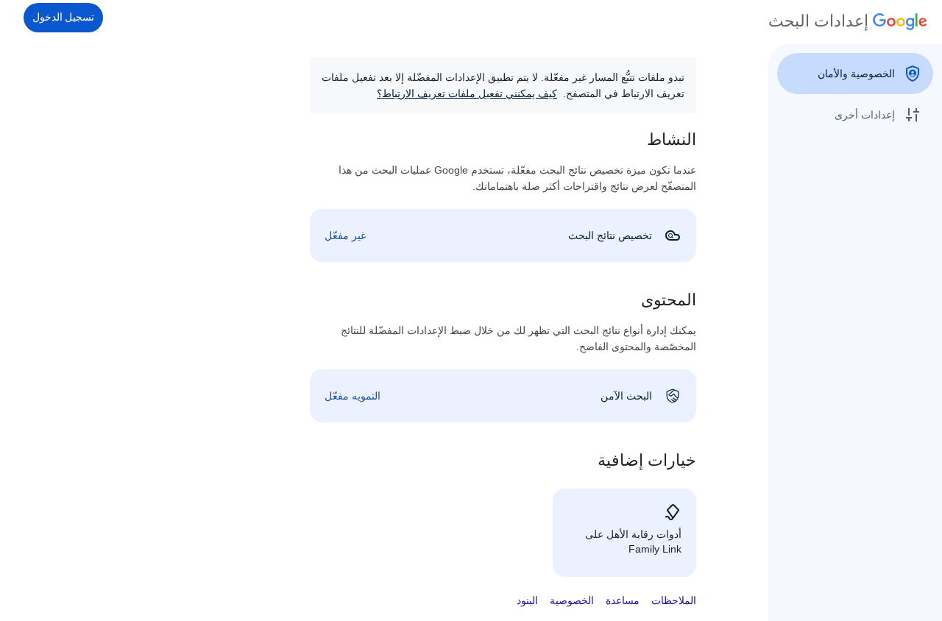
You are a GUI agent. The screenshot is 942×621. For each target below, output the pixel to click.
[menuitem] (855, 73)
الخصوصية (572, 600)
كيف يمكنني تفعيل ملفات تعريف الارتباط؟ (467, 93)
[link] (503, 235)
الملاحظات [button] (673, 600)
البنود (527, 600)
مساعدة (623, 600)
